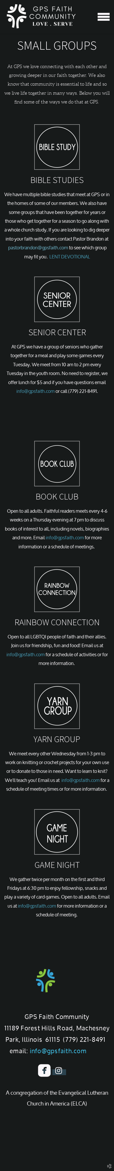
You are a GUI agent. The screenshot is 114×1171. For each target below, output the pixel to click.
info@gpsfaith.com (35, 391)
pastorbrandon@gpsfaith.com (38, 248)
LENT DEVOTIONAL (69, 257)
